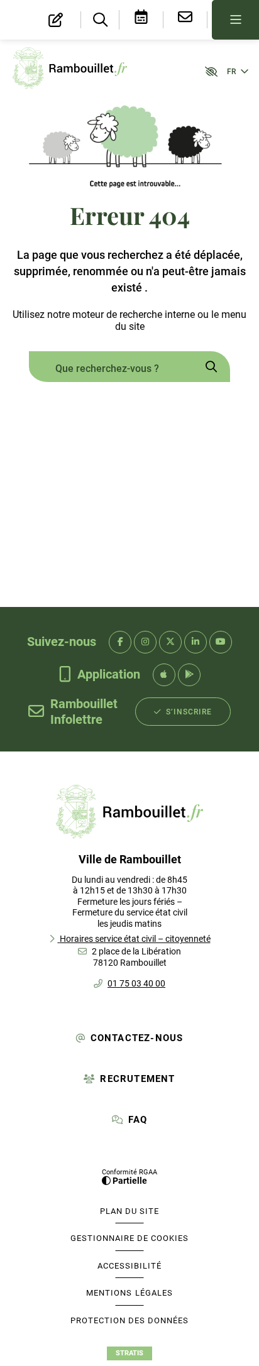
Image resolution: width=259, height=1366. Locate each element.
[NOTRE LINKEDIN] (195, 642)
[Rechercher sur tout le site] (211, 368)
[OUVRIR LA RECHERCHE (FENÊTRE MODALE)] (100, 20)
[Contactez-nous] (185, 19)
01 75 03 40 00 (136, 983)
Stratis (129, 1353)
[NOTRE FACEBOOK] (120, 642)
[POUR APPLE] (164, 675)
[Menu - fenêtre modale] (235, 20)
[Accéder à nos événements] (141, 19)
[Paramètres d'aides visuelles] (205, 71)
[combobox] (110, 368)
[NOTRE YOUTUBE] (220, 642)
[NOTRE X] (170, 642)
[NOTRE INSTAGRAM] (145, 642)
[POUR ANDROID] (189, 675)
